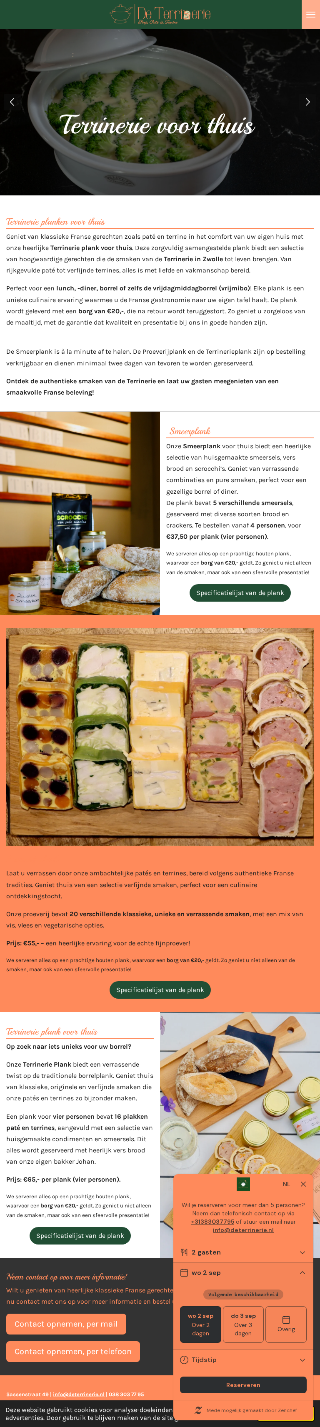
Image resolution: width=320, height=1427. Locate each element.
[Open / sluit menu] (311, 14)
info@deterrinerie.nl (79, 1394)
